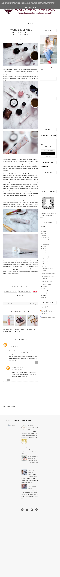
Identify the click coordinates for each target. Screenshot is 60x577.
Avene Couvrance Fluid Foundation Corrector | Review (48, 268)
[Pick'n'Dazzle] (11, 425)
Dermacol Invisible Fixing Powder (32, 328)
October (45, 242)
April (44, 286)
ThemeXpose (11, 575)
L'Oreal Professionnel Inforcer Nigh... (8, 329)
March (44, 288)
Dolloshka (43, 316)
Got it (34, 7)
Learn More (28, 7)
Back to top (52, 575)
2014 (42, 297)
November (45, 239)
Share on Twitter (26, 291)
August (44, 246)
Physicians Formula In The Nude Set (19, 329)
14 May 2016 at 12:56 (17, 369)
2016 (42, 235)
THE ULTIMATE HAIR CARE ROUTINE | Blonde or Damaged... (48, 256)
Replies (9, 363)
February (45, 290)
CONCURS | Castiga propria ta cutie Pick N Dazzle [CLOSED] (33, 427)
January (44, 293)
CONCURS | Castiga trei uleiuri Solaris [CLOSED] (32, 441)
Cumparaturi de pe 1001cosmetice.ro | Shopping (32, 486)
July (43, 248)
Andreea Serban (17, 367)
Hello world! (44, 307)
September (45, 244)
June (44, 250)
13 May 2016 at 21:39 (14, 346)
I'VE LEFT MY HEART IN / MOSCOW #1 (46, 312)
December (45, 237)
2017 (42, 233)
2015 (42, 295)
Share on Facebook (11, 291)
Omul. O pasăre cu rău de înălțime (48, 317)
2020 (42, 226)
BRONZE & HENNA (46, 284)
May (43, 252)
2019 (42, 229)
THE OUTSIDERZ (45, 306)
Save (36, 291)
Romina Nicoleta (15, 344)
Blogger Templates (20, 575)
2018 (42, 231)
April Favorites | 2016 (47, 281)
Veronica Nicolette (46, 310)
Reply (37, 362)
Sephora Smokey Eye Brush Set (49, 273)
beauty (22, 295)
